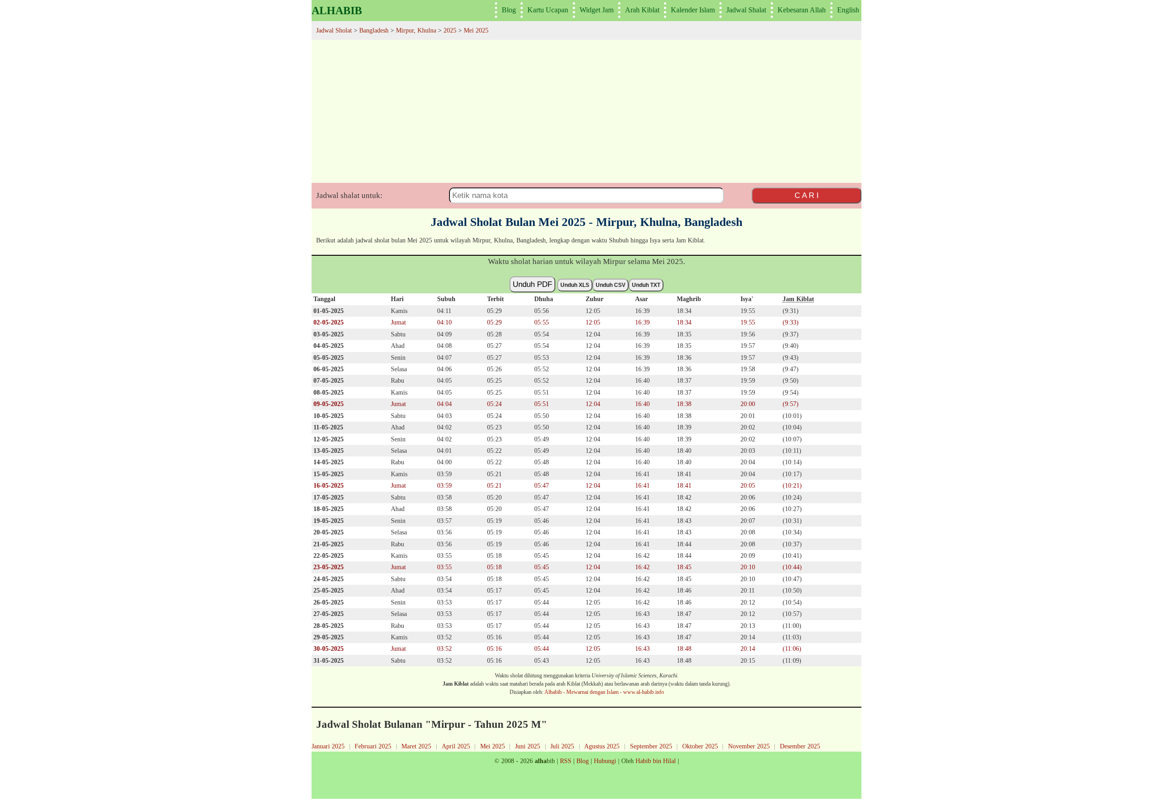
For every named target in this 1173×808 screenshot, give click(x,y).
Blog (509, 10)
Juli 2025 (562, 746)
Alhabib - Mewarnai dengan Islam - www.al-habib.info (604, 692)
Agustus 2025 (601, 746)
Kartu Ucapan (547, 10)
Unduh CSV (610, 285)
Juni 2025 (527, 746)
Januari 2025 (328, 746)
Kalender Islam (693, 10)
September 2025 (651, 746)
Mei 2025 (492, 746)
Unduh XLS (574, 285)
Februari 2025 (373, 746)
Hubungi (605, 760)
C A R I (807, 195)
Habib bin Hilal (656, 760)
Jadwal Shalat (746, 10)
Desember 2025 (800, 746)
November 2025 (749, 746)
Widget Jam (597, 10)
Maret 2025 (416, 746)
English (848, 10)
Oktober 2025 (700, 746)
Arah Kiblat (642, 10)
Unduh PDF (532, 284)
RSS (565, 760)
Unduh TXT (646, 285)
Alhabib (337, 10)
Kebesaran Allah (802, 10)
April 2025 (456, 746)
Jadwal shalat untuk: (349, 195)
